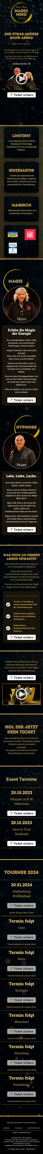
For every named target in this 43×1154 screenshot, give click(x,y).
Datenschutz (18, 1128)
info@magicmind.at (24, 1132)
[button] (21, 79)
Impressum (6, 1128)
